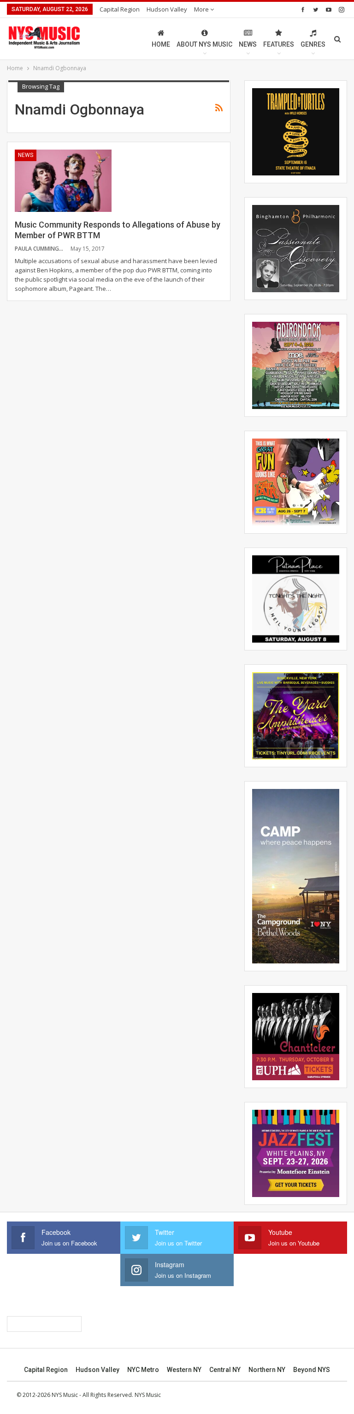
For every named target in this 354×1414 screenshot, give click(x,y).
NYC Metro (143, 1369)
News (248, 44)
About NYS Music (204, 44)
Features (278, 44)
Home (161, 44)
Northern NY (266, 1369)
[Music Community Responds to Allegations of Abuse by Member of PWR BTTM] (63, 180)
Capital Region (120, 9)
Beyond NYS (311, 1369)
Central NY (225, 1369)
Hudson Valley (167, 9)
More (202, 9)
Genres (313, 44)
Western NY (184, 1369)
